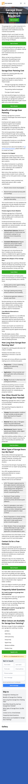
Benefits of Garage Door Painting (12, 697)
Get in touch (14, 20)
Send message (14, 685)
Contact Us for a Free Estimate (11, 713)
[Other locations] (20, 3)
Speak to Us (14, 652)
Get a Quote (14, 106)
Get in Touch (14, 43)
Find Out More (14, 445)
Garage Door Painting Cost (10, 695)
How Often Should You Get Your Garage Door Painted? (12, 705)
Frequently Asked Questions (11, 715)
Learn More (14, 272)
